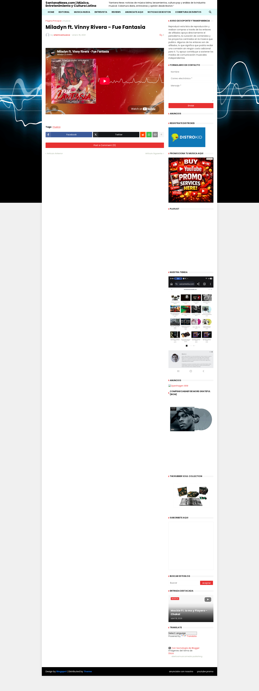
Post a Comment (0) (105, 145)
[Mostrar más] (161, 134)
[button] (210, 12)
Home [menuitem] (51, 12)
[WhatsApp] (149, 134)
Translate (192, 636)
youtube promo (205, 671)
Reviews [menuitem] (116, 12)
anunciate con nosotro (181, 671)
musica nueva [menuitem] (82, 12)
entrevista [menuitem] (101, 12)
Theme (88, 671)
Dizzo (171, 653)
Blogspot (61, 671)
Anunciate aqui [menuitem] (134, 12)
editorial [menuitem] (64, 12)
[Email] (155, 134)
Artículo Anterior (55, 153)
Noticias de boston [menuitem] (159, 12)
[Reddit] (143, 134)
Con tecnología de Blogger (185, 648)
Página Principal (53, 20)
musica (66, 20)
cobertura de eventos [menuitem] (188, 12)
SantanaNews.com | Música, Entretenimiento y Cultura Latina (71, 4)
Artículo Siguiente (153, 153)
